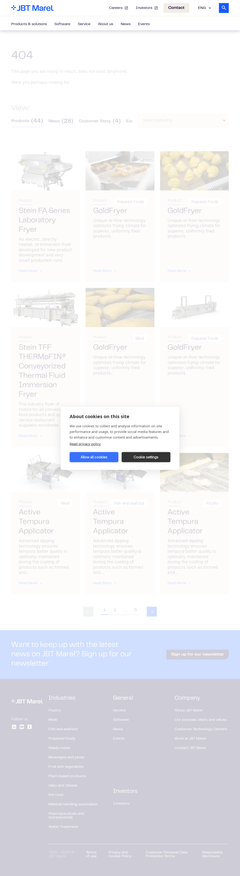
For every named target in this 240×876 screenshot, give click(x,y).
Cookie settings (146, 457)
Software (62, 24)
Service (84, 24)
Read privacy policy (85, 443)
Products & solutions (29, 24)
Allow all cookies (94, 457)
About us (105, 24)
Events (144, 24)
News (126, 24)
